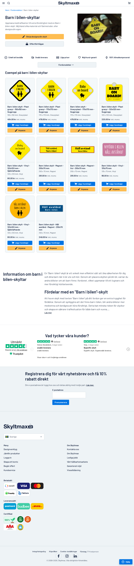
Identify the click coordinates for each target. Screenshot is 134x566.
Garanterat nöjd (74, 466)
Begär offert (9, 466)
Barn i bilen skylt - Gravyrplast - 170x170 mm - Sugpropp (82, 109)
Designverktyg (10, 449)
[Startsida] (67, 427)
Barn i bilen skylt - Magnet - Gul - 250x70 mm (82, 166)
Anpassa (21, 130)
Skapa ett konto (11, 462)
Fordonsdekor (16, 10)
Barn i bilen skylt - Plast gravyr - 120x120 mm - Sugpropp (112, 109)
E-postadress (57, 390)
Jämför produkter (12, 453)
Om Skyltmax (73, 453)
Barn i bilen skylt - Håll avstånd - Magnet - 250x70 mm (51, 227)
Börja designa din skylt (36, 36)
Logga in (8, 457)
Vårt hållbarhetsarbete (77, 462)
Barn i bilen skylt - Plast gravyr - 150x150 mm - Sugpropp (18, 109)
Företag (83, 551)
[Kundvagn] (129, 3)
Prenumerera (61, 402)
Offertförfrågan (37, 44)
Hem (7, 10)
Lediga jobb (72, 457)
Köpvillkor (53, 551)
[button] (20, 527)
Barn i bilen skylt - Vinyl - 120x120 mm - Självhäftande (18, 168)
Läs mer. (90, 385)
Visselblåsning (73, 470)
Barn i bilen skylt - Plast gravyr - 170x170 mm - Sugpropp (49, 109)
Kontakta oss (73, 449)
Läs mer (48, 312)
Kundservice (9, 470)
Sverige (13, 436)
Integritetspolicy (39, 551)
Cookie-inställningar (68, 551)
